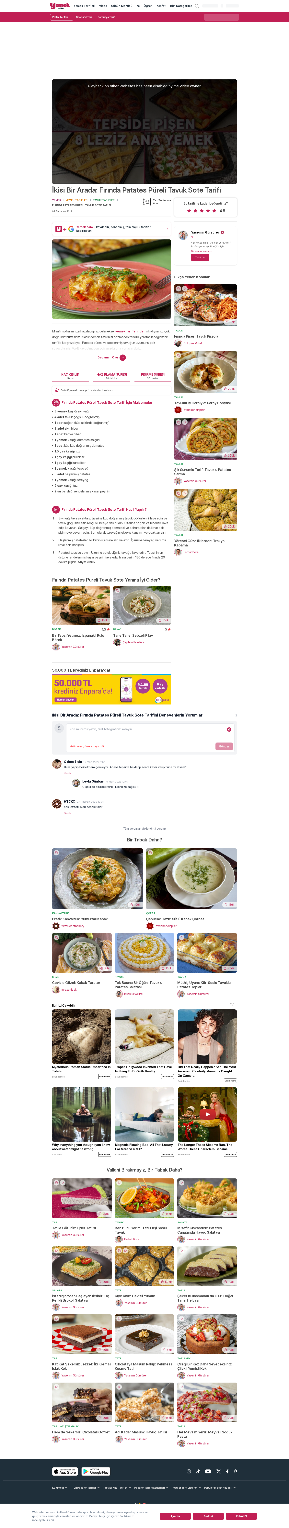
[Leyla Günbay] (76, 783)
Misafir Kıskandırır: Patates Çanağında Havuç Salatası (199, 1230)
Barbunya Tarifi (106, 17)
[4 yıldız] (208, 211)
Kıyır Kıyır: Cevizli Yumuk (135, 1296)
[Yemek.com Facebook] (227, 1471)
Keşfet (161, 5)
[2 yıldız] (195, 211)
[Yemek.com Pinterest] (235, 1471)
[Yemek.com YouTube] (208, 1471)
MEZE (55, 976)
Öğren (148, 5)
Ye (138, 5)
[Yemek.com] (60, 6)
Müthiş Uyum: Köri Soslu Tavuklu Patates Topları (204, 985)
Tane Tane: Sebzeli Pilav (133, 635)
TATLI (56, 1222)
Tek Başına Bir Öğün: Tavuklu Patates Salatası (138, 985)
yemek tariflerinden (130, 331)
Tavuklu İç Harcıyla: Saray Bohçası (202, 403)
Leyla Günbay (93, 781)
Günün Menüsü (122, 5)
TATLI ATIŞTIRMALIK (65, 1426)
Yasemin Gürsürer (205, 232)
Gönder (224, 746)
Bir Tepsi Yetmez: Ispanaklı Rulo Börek (78, 637)
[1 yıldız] (189, 211)
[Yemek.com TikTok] (198, 1471)
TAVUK (178, 330)
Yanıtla (67, 773)
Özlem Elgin (73, 762)
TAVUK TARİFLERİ (104, 200)
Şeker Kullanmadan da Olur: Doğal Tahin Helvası (205, 1298)
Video (103, 5)
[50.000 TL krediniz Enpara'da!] (111, 689)
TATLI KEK (184, 1358)
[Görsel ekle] (229, 729)
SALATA (182, 1222)
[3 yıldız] (201, 211)
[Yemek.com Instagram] (189, 1471)
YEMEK (56, 200)
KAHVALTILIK (60, 913)
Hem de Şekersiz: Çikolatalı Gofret (81, 1432)
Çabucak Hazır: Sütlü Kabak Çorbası (175, 919)
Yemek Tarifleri (84, 5)
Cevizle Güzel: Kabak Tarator (76, 983)
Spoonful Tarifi (84, 17)
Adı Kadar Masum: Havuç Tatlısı (141, 1432)
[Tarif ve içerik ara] (196, 6)
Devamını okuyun (201, 251)
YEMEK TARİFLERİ (76, 200)
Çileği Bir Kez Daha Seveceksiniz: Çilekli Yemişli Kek (204, 1366)
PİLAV (117, 629)
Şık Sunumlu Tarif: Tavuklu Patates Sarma (202, 472)
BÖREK (56, 629)
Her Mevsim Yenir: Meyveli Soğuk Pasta (204, 1434)
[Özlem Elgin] (57, 764)
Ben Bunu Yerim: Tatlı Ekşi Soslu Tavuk (141, 1230)
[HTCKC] (57, 804)
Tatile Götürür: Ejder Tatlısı (74, 1228)
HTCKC (69, 801)
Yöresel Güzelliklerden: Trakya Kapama (199, 543)
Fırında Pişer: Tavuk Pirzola (196, 336)
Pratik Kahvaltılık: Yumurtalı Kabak (80, 919)
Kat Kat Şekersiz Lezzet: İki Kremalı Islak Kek (81, 1366)
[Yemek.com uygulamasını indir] (65, 1471)
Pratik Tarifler (60, 17)
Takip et (200, 257)
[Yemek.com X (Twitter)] (218, 1471)
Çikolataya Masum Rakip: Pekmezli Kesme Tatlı (143, 1366)
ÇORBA (150, 913)
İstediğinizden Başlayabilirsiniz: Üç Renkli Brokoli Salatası (80, 1298)
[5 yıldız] (214, 211)
